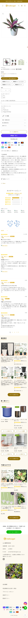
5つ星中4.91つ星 (18, 193)
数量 (2, 87)
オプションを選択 (20, 431)
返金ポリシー (6, 595)
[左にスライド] (1, 62)
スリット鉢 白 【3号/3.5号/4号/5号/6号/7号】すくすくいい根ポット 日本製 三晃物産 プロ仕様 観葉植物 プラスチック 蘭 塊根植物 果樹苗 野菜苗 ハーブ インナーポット (7, 383)
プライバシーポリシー (8, 591)
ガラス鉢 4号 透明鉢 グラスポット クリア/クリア (7, 448)
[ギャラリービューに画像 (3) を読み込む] (21, 62)
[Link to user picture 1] (4, 248)
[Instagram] (25, 603)
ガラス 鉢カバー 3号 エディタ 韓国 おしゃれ (20, 420)
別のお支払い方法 (14, 138)
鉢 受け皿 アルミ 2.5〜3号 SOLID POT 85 (20, 448)
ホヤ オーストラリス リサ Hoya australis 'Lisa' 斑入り (20, 484)
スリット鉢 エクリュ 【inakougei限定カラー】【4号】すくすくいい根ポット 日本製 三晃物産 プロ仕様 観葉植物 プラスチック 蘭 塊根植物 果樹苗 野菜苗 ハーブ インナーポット (7, 359)
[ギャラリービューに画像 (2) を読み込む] (14, 62)
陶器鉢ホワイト (18, 84)
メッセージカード (5, 94)
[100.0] (10, 223)
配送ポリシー (6, 598)
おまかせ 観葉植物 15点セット (20, 506)
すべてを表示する (14, 394)
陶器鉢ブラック (6, 81)
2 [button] (12, 332)
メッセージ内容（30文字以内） (8, 100)
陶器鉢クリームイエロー (18, 81)
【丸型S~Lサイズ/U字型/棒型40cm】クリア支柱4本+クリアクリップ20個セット (20, 358)
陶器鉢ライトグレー (7, 84)
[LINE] (25, 607)
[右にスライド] (26, 62)
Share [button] (4, 183)
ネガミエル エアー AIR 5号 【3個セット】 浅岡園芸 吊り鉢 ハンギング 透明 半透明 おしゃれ (7, 507)
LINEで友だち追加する (14, 532)
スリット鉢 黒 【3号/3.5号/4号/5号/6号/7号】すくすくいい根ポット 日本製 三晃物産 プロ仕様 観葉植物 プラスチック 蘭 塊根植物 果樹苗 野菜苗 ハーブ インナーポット (20, 383)
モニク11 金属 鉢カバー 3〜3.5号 (7, 419)
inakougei (15, 615)
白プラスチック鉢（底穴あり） (9, 78)
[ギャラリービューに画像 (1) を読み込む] (6, 62)
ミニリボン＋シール (6, 106)
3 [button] (14, 332)
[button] (2, 5)
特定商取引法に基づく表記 (9, 588)
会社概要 (5, 584)
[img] (4, 234)
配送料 (4, 73)
